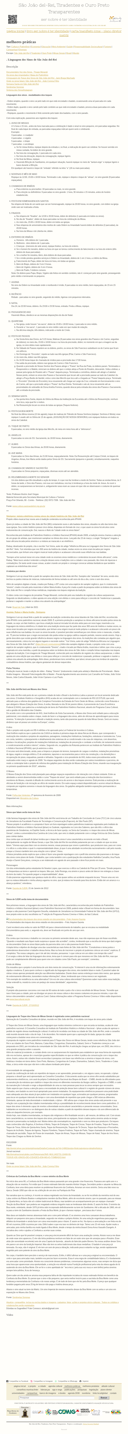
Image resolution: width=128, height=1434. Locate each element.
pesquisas (82, 1390)
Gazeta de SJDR (20, 888)
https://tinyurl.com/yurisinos (48, 644)
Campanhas (11, 50)
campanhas (32, 1393)
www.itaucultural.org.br (20, 999)
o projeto (32, 1386)
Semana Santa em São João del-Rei (22, 84)
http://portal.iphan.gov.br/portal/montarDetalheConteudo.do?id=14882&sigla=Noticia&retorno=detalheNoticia (54, 1148)
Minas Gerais (59, 53)
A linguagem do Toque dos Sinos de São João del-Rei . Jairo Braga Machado (40, 78)
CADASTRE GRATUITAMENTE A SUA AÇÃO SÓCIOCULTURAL (94, 1403)
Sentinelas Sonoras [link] (15, 87)
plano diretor (106, 1390)
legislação (93, 1390)
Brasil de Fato (18, 607)
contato (113, 1393)
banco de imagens (48, 1393)
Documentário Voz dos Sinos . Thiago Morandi (27, 72)
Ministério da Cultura (29, 798)
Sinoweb (64, 1429)
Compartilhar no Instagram (43, 1381)
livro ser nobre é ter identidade (48, 31)
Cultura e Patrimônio (20, 47)
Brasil (69, 53)
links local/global (100, 1393)
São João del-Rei (36, 5)
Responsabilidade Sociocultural (88, 47)
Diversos (23, 50)
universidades (18, 1393)
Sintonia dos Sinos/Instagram (19, 90)
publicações (69, 1390)
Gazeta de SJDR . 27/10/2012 (25, 1005)
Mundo (76, 53)
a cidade (42, 1386)
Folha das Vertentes (21, 795)
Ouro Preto (97, 5)
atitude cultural (108, 1386)
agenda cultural (55, 1386)
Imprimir (85, 1381)
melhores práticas (72, 1386)
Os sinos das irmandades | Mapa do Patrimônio (27, 75)
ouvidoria (86, 1393)
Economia (35, 47)
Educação (46, 47)
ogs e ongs (57, 1390)
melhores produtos (91, 1386)
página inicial (16, 31)
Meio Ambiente (58, 47)
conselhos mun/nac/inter (27, 1390)
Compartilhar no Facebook (18, 1381)
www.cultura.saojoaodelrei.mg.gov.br (28, 506)
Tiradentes (68, 5)
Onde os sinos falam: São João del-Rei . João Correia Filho (32, 81)
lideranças (45, 1390)
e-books (62, 1393)
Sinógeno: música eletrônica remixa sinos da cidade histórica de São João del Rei (45, 516)
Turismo (107, 47)
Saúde (70, 47)
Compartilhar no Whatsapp (67, 1381)
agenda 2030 (74, 1393)
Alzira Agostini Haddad (91, 1424)
